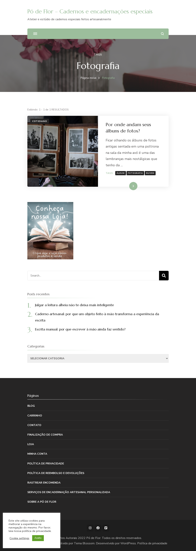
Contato (34, 425)
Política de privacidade (45, 463)
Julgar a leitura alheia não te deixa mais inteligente (74, 305)
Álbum (121, 173)
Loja (30, 444)
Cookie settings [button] (19, 538)
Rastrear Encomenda (43, 482)
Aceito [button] (38, 538)
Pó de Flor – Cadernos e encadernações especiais (90, 11)
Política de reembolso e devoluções (55, 473)
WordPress (128, 543)
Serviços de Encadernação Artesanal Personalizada (68, 492)
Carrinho (34, 415)
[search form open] (162, 33)
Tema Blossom (84, 543)
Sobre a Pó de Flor (41, 502)
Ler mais (128, 185)
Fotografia (135, 173)
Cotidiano (39, 121)
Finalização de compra (45, 435)
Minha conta (37, 454)
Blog (31, 406)
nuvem (150, 173)
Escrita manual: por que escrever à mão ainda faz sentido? (80, 329)
